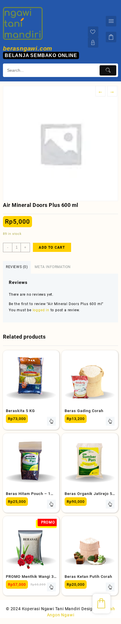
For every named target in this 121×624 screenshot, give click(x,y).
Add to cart (52, 247)
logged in (41, 310)
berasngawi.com (27, 48)
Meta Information (53, 267)
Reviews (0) (17, 267)
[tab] (17, 267)
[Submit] (108, 70)
